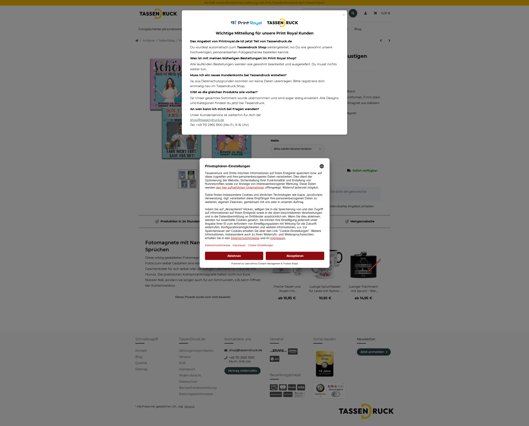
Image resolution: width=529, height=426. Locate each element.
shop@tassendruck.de (207, 120)
